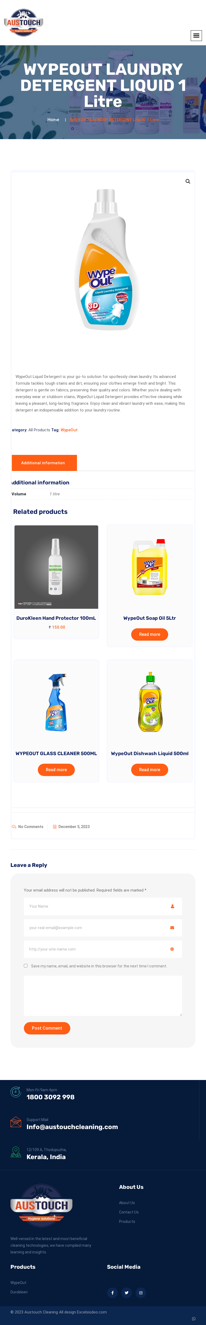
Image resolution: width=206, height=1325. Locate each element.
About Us (127, 1203)
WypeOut (69, 430)
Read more (149, 634)
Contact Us (129, 1212)
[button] (188, 181)
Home (53, 119)
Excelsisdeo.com (92, 1312)
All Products (39, 430)
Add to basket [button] (54, 577)
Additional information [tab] (43, 463)
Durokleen (19, 1292)
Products (127, 1221)
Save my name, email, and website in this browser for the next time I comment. (99, 966)
